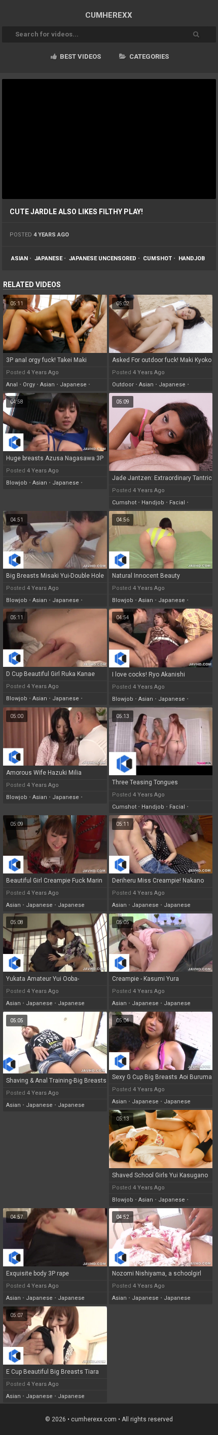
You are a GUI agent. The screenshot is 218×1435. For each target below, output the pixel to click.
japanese (48, 258)
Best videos (79, 56)
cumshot (157, 258)
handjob (191, 258)
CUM (108, 15)
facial (177, 502)
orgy (29, 384)
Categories (148, 56)
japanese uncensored (102, 258)
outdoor (123, 384)
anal (12, 384)
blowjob (16, 483)
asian (19, 258)
